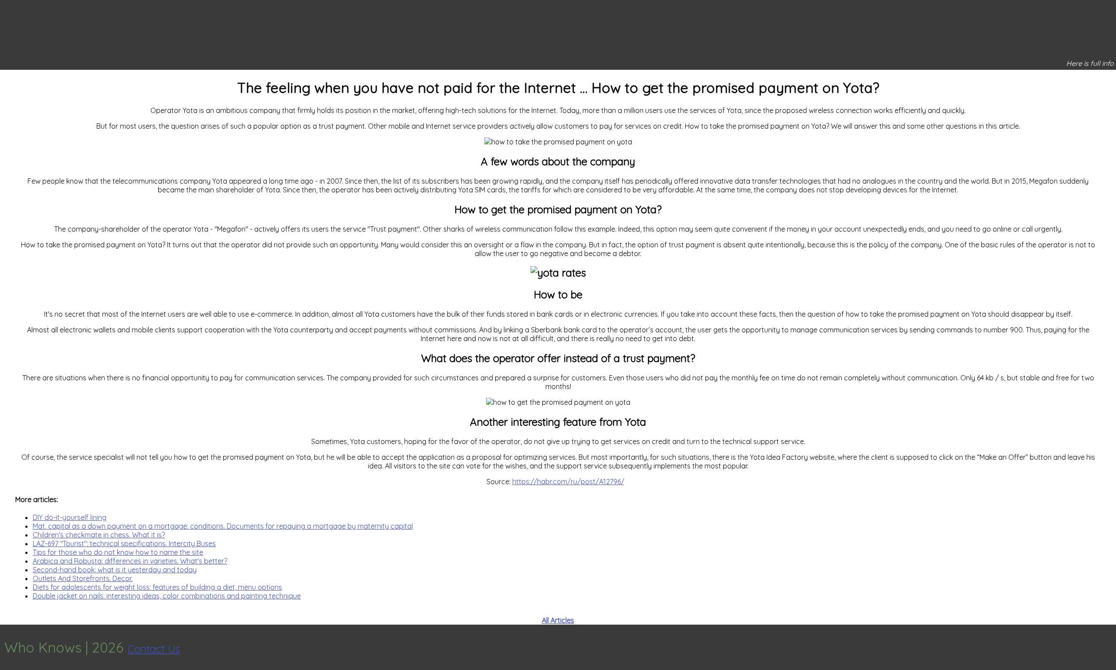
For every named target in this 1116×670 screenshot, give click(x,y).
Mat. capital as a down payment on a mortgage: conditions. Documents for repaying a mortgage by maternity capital (223, 526)
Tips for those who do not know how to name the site (118, 552)
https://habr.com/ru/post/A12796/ (568, 481)
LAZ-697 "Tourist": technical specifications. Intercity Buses (124, 543)
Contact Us (154, 648)
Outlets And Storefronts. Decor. (83, 578)
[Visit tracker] (1108, 647)
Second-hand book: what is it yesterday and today (115, 569)
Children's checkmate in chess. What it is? (99, 534)
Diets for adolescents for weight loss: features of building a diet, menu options (157, 587)
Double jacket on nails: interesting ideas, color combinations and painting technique (167, 595)
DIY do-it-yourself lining (69, 517)
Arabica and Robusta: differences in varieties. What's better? (130, 561)
